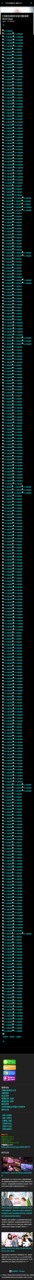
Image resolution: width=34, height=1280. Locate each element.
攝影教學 (5, 1104)
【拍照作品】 (7, 1123)
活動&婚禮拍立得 (8, 1090)
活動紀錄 (12, 1036)
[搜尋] (31, 3)
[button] (3, 25)
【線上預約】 (7, 1118)
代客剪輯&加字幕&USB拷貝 (13, 1107)
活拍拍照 (5, 1036)
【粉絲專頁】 (7, 1129)
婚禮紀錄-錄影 (7, 1101)
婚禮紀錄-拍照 (7, 1098)
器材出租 (5, 1109)
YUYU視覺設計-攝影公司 (13, 3)
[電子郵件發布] (3, 1034)
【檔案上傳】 (7, 1121)
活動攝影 (18, 1036)
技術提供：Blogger (18, 1271)
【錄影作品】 (7, 1126)
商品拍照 (5, 1096)
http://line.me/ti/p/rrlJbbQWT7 (15, 1147)
